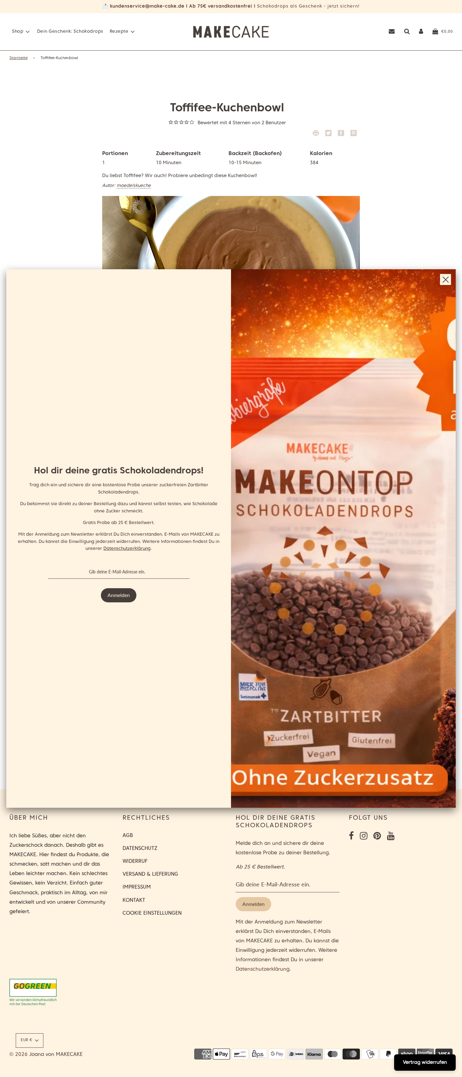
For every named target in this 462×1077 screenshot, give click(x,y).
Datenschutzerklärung (127, 549)
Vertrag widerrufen (425, 1062)
